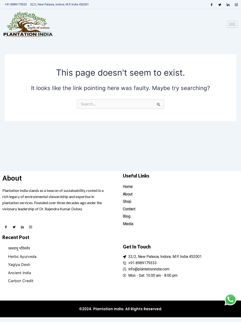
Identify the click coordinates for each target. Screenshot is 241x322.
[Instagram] (236, 4)
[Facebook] (211, 4)
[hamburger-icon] (232, 24)
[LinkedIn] (228, 4)
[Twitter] (219, 4)
